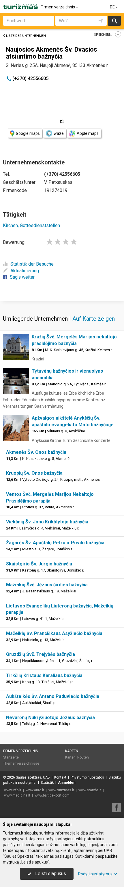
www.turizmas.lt (61, 790)
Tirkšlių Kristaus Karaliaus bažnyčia (44, 675)
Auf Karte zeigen (93, 318)
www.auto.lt (35, 790)
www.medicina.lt (17, 795)
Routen (83, 757)
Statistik (47, 783)
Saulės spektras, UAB (33, 777)
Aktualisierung (24, 270)
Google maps (28, 133)
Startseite (11, 757)
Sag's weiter (22, 277)
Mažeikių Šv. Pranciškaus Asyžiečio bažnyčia (54, 633)
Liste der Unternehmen (26, 36)
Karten (71, 751)
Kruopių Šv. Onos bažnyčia (34, 473)
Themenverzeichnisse (21, 763)
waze (59, 133)
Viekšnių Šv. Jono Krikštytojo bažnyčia (47, 522)
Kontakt (60, 777)
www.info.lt (12, 790)
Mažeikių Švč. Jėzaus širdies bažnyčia (47, 584)
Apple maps (88, 133)
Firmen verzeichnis (58, 7)
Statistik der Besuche (32, 264)
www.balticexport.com (52, 795)
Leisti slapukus (50, 873)
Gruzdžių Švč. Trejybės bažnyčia (40, 654)
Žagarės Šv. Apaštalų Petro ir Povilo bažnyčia (55, 542)
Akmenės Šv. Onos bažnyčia (36, 452)
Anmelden (66, 783)
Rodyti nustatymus (95, 874)
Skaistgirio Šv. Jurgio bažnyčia (39, 564)
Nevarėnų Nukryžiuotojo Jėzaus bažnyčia (50, 717)
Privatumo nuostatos (87, 777)
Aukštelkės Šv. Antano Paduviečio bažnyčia (52, 696)
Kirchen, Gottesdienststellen (31, 225)
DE (113, 7)
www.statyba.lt (90, 790)
